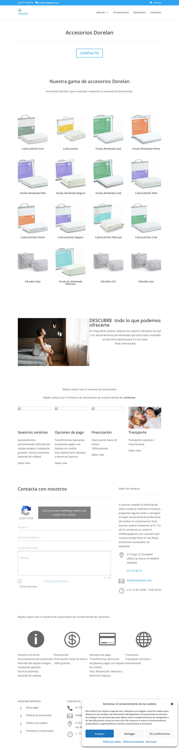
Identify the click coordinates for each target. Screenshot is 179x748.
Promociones (121, 12)
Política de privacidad (133, 741)
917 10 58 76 (134, 570)
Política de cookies (112, 741)
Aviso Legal (150, 741)
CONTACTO (89, 53)
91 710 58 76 (147, 619)
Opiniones (139, 12)
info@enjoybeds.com (139, 580)
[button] (172, 704)
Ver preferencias (159, 733)
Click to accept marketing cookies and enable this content (64, 512)
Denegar (129, 733)
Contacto (155, 12)
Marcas (100, 12)
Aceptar (100, 733)
